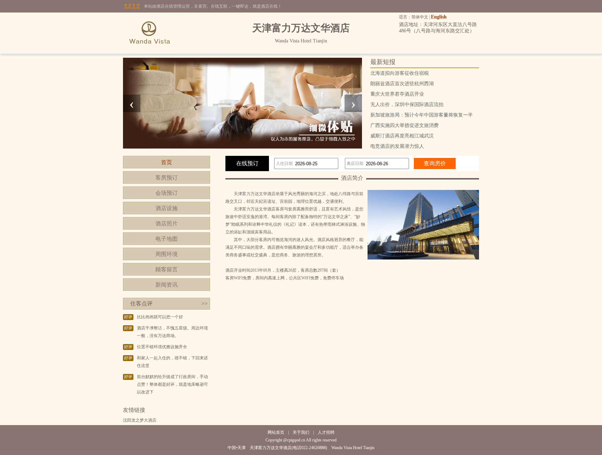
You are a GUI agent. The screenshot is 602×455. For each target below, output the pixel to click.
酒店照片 (166, 223)
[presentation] (131, 103)
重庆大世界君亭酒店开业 (397, 94)
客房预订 (166, 178)
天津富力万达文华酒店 (255, 193)
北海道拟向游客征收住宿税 (399, 73)
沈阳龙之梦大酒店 (139, 420)
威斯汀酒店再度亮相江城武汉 (402, 135)
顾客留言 (166, 269)
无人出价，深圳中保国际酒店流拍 (406, 104)
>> (204, 303)
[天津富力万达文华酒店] (150, 52)
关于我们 (301, 432)
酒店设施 (166, 208)
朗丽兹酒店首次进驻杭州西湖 (402, 83)
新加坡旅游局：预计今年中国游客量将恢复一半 (421, 115)
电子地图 (166, 239)
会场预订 (166, 193)
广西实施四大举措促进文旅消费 (404, 125)
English (439, 16)
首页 (166, 162)
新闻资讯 (166, 285)
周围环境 (166, 254)
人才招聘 (326, 432)
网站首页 (276, 432)
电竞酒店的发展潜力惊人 (397, 146)
